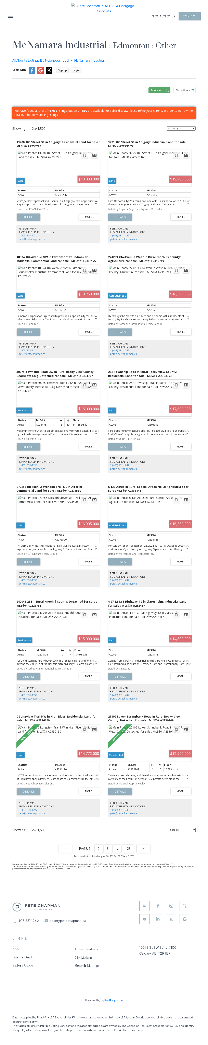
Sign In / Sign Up (163, 16)
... (117, 848)
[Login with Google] (40, 72)
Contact (189, 16)
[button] (163, 16)
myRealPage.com (112, 1000)
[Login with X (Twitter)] (49, 72)
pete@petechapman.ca (31, 239)
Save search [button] (158, 90)
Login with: (19, 70)
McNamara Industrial (89, 60)
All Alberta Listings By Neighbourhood (40, 60)
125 (128, 848)
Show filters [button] (183, 90)
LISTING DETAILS (28, 217)
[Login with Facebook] (32, 72)
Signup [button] (62, 70)
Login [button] (76, 70)
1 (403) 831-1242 (28, 235)
